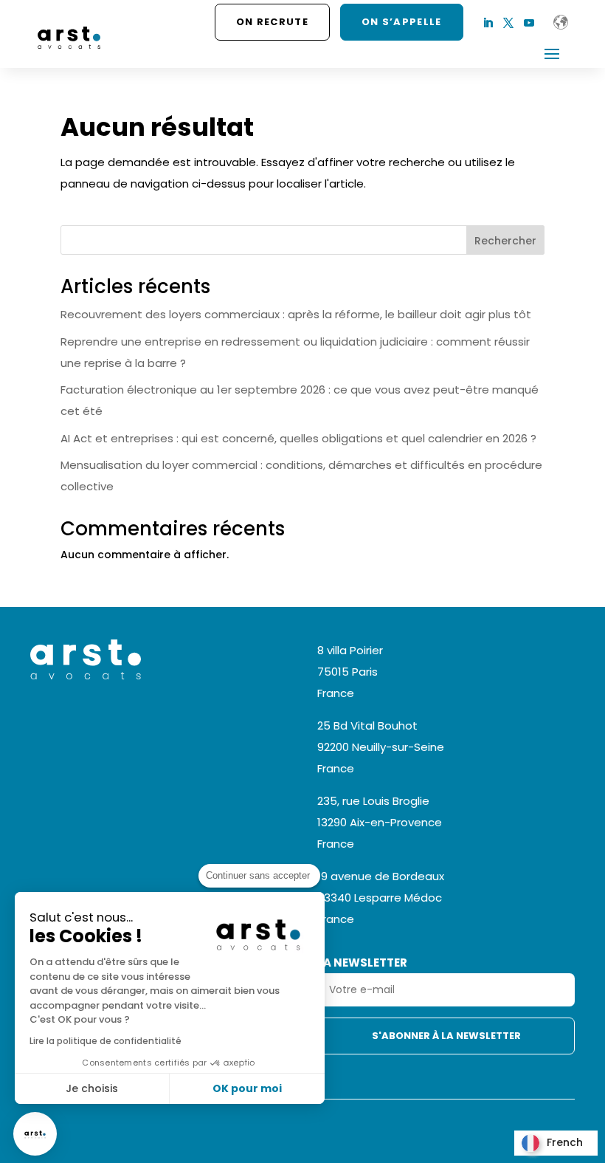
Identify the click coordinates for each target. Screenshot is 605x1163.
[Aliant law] (560, 22)
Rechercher (505, 240)
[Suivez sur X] (508, 23)
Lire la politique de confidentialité (106, 1041)
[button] (35, 1134)
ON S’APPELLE (402, 22)
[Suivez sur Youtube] (529, 23)
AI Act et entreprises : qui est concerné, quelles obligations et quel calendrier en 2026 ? (298, 438)
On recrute (272, 22)
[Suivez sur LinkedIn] (487, 23)
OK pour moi (247, 1088)
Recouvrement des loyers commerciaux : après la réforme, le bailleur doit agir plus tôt (295, 314)
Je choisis (92, 1088)
